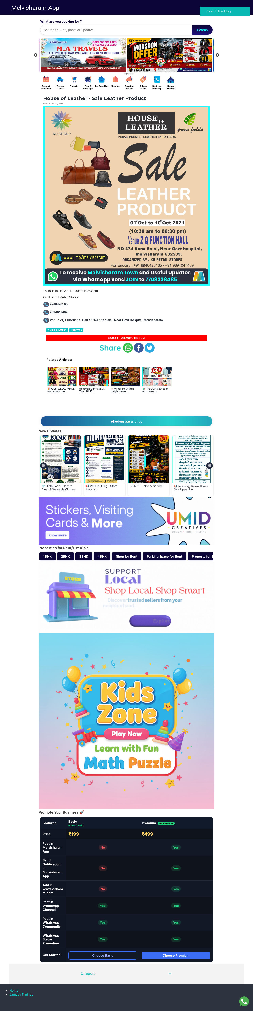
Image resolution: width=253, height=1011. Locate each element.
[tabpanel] (169, 55)
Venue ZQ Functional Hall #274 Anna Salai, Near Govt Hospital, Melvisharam (106, 320)
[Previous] (43, 465)
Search (202, 30)
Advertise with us (128, 421)
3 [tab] (129, 74)
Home (13, 990)
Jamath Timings (21, 994)
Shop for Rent (126, 556)
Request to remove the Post (127, 338)
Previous (36, 55)
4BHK (102, 556)
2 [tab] (127, 74)
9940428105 (59, 304)
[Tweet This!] (150, 352)
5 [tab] (133, 74)
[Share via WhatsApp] (128, 352)
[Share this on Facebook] (139, 352)
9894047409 (59, 312)
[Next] (209, 465)
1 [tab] (125, 74)
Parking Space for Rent (164, 556)
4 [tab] (131, 74)
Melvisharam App (35, 7)
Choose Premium (176, 955)
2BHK (65, 556)
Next (217, 55)
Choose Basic (102, 955)
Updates (76, 330)
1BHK (47, 556)
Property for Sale (205, 556)
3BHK (83, 556)
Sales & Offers (57, 330)
